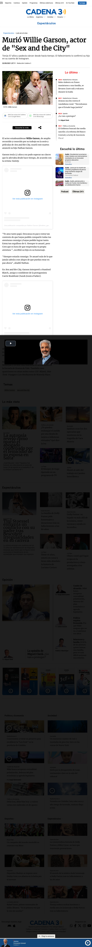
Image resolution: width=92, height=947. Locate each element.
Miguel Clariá (65, 120)
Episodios (68, 164)
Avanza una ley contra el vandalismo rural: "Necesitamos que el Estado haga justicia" (72, 104)
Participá (82, 3)
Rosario (60, 17)
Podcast (64, 191)
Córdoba (50, 17)
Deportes (8, 3)
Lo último (72, 72)
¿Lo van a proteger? (67, 116)
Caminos (17, 3)
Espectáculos (8, 33)
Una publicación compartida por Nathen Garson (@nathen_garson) (28, 225)
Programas (33, 3)
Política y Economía (69, 126)
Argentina (39, 17)
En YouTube (70, 3)
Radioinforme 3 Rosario (70, 80)
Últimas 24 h (59, 3)
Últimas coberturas (46, 3)
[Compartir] (39, 128)
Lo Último (30, 17)
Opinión (24, 3)
